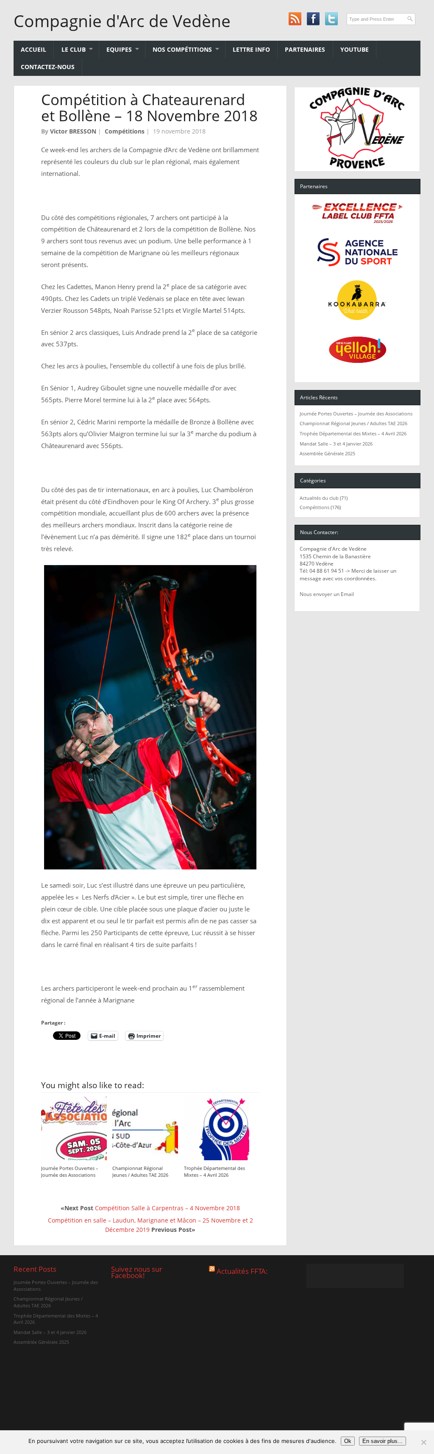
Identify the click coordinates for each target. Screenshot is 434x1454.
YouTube (354, 49)
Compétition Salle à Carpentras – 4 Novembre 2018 (167, 1208)
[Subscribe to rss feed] (295, 19)
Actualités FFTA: (242, 1271)
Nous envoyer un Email (327, 594)
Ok (347, 1441)
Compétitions (125, 131)
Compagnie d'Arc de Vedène (122, 21)
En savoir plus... (382, 1441)
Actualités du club (319, 498)
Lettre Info (251, 49)
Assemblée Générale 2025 (327, 453)
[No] (423, 1442)
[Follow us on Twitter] (331, 19)
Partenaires (305, 49)
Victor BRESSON (73, 131)
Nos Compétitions (178, 49)
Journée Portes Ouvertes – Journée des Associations (69, 1171)
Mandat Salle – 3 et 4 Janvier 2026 (336, 443)
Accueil (33, 49)
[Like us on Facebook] (313, 19)
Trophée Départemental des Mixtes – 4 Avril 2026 (214, 1171)
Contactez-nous (48, 67)
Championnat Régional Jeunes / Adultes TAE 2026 (140, 1171)
